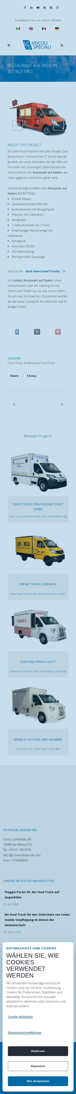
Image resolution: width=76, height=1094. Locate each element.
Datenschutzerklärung (24, 1032)
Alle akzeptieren (38, 1081)
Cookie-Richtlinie (20, 1017)
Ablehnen (38, 1051)
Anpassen (38, 1066)
